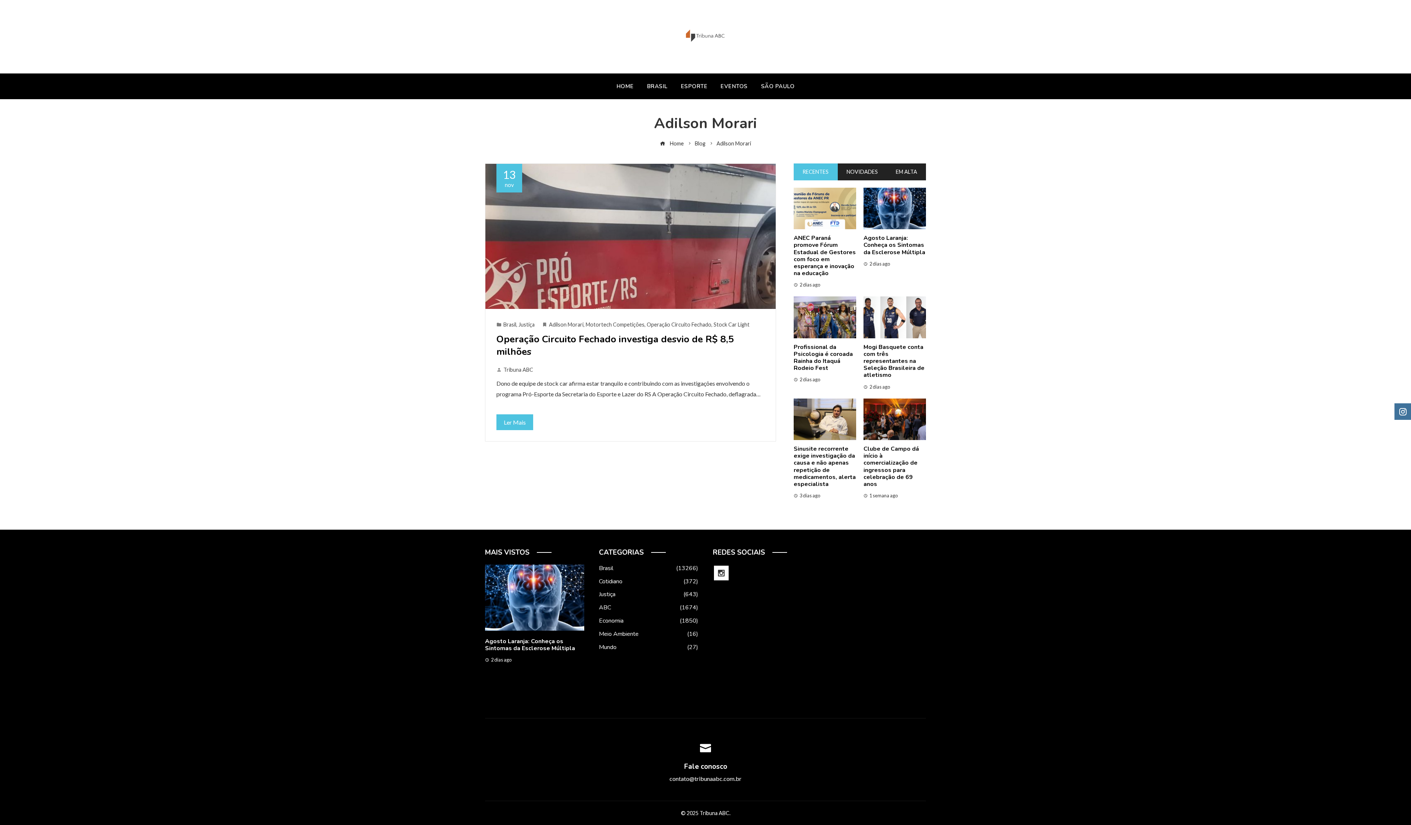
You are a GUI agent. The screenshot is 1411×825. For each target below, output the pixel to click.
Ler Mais (515, 422)
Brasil (509, 324)
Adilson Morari (566, 324)
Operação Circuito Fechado (679, 324)
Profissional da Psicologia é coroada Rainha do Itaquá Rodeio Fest (823, 357)
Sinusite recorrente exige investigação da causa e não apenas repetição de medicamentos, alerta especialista (825, 466)
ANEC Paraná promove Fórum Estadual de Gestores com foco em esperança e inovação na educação (825, 255)
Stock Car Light (732, 324)
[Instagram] (721, 573)
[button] (520, 695)
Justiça (526, 324)
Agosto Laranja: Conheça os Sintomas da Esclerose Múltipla (894, 245)
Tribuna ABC (518, 370)
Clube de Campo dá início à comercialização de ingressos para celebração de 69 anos (891, 466)
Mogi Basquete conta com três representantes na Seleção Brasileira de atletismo (894, 361)
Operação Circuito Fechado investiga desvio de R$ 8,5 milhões (615, 345)
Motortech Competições (615, 324)
